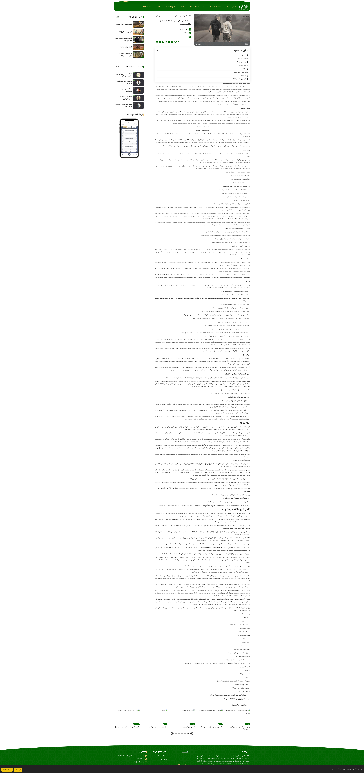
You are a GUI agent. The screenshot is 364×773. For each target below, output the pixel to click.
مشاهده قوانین (7, 770)
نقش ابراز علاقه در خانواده (239, 79)
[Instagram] (182, 764)
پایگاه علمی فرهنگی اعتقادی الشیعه (180, 16)
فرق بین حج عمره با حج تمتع (158, 727)
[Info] (128, 2)
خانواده (166, 16)
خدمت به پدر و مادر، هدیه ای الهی (125, 97)
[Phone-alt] (124, 2)
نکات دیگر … (242, 65)
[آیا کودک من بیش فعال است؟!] (138, 82)
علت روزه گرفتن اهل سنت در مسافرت (211, 727)
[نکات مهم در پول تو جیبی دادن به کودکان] (138, 75)
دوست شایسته (242, 59)
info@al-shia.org (138, 762)
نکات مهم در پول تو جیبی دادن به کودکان (124, 75)
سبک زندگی (159, 16)
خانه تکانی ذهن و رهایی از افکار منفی (123, 105)
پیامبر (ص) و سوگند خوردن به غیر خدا (125, 54)
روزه (220, 724)
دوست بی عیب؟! (241, 62)
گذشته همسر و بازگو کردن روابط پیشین (123, 39)
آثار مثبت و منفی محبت (240, 72)
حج (165, 724)
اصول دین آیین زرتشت (187, 727)
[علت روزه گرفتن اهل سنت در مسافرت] (210, 717)
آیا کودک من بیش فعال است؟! (124, 82)
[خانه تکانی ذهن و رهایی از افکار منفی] (138, 105)
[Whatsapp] (178, 764)
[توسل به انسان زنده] (138, 32)
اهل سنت (136, 724)
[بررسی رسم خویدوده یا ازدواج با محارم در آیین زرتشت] (237, 717)
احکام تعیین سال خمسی (124, 24)
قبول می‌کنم (18, 769)
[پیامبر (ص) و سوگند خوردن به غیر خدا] (138, 54)
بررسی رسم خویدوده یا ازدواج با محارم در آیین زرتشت (238, 728)
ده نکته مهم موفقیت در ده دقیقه (124, 90)
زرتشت (247, 724)
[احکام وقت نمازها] (138, 47)
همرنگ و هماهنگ (242, 55)
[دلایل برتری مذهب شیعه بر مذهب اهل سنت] (127, 717)
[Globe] (121, 2)
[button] (234, 6)
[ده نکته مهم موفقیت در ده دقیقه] (138, 90)
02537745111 (139, 759)
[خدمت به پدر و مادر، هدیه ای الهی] (138, 98)
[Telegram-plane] (185, 764)
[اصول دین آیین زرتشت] (182, 717)
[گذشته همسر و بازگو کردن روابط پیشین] (138, 39)
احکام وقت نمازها (126, 47)
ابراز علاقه (243, 76)
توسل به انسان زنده (125, 32)
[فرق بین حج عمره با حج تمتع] (154, 717)
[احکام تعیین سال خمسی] (138, 24)
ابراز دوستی (243, 69)
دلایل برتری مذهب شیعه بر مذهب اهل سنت (127, 728)
